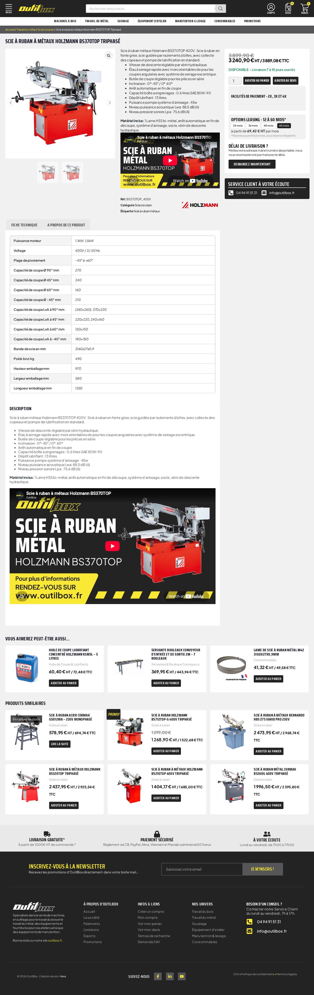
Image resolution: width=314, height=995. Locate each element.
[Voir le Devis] (288, 8)
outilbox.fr (55, 940)
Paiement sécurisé (157, 839)
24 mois (238, 125)
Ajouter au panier (257, 80)
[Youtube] (182, 976)
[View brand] (200, 204)
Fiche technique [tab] (24, 225)
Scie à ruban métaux (147, 211)
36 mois (253, 125)
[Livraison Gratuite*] (47, 834)
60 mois (284, 125)
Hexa (63, 976)
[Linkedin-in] (170, 976)
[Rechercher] (220, 8)
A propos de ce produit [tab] (66, 225)
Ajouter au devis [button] (285, 80)
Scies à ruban (46, 29)
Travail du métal (26, 29)
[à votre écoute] (267, 834)
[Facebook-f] (158, 976)
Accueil (10, 29)
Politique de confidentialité (257, 974)
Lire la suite (60, 744)
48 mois (268, 125)
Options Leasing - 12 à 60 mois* (258, 119)
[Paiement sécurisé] (157, 834)
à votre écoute (266, 839)
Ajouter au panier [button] (63, 683)
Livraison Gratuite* (47, 839)
